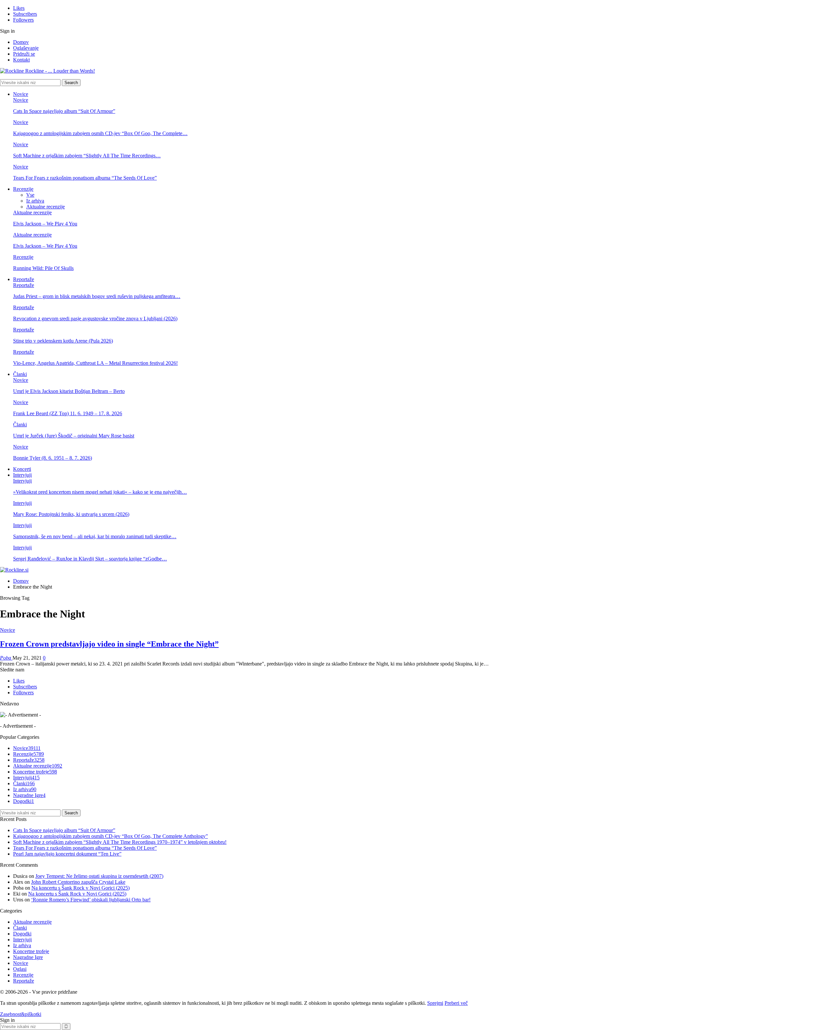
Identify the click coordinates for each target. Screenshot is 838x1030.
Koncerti (22, 469)
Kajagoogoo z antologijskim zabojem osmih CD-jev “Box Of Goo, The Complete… (100, 133)
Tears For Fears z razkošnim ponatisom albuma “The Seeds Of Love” (85, 178)
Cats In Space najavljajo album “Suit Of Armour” (64, 111)
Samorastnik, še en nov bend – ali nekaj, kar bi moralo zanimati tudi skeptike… (94, 536)
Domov (21, 42)
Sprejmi (435, 1003)
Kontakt (21, 59)
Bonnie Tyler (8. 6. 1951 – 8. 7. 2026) (52, 458)
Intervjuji (22, 475)
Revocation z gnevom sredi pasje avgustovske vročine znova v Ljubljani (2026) (95, 318)
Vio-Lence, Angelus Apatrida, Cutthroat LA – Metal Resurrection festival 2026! (95, 363)
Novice (20, 94)
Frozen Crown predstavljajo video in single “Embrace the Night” (109, 644)
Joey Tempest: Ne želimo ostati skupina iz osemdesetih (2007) (99, 876)
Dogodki (23, 801)
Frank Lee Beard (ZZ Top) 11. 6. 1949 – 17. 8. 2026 (67, 413)
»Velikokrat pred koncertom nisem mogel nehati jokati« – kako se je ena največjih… (100, 492)
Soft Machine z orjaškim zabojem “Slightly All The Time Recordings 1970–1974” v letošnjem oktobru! (120, 842)
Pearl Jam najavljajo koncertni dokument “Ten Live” (67, 854)
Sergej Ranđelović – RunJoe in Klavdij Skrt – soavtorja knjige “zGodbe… (90, 558)
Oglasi (20, 969)
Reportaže (23, 279)
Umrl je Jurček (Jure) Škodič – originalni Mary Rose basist (73, 435)
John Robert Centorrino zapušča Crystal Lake (78, 882)
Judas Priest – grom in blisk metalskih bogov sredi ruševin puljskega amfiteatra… (96, 296)
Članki (20, 374)
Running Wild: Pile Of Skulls (43, 268)
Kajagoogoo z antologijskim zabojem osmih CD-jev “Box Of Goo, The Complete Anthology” (110, 836)
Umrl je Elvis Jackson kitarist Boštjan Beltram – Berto (69, 391)
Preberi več (456, 1003)
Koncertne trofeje (35, 771)
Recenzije (23, 189)
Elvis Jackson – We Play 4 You (45, 223)
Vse (30, 195)
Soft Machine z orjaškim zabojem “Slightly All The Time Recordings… (87, 155)
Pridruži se (24, 54)
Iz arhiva (35, 201)
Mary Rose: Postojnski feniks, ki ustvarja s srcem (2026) (71, 514)
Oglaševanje (26, 48)
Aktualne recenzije (45, 206)
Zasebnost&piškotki (20, 1014)
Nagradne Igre (29, 795)
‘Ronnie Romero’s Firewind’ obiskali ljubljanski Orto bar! (91, 899)
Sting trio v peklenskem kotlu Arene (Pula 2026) (63, 341)
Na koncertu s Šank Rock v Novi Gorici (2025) (80, 888)
